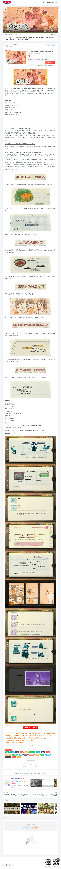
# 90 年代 (48, 754)
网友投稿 (10, 44)
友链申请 (3, 858)
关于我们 (20, 858)
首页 (5, 34)
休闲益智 (16, 34)
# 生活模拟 (15, 754)
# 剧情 (42, 754)
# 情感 (20, 754)
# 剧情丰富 (32, 752)
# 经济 (25, 754)
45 (20, 781)
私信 (54, 45)
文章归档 (9, 858)
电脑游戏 (10, 34)
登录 (27, 826)
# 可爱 (26, 752)
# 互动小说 (31, 754)
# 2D (22, 752)
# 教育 (14, 756)
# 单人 (7, 752)
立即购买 (50, 62)
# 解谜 (38, 752)
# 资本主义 (8, 756)
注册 (36, 826)
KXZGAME (11, 860)
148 (24, 781)
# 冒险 (12, 752)
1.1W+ (17, 781)
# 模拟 (17, 752)
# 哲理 (19, 756)
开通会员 (51, 2)
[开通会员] (58, 859)
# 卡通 (37, 754)
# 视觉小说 (8, 754)
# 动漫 (43, 752)
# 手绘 (48, 752)
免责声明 (14, 858)
